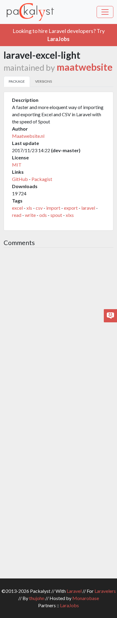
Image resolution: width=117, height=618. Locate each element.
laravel (88, 208)
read (16, 215)
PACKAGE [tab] (17, 81)
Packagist (42, 179)
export (71, 208)
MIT (17, 164)
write (30, 215)
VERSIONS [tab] (43, 81)
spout (56, 215)
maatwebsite (84, 67)
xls (29, 208)
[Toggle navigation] (105, 12)
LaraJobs (69, 605)
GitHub (20, 179)
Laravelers (105, 591)
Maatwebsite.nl (28, 136)
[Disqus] (58, 332)
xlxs (70, 215)
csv (39, 208)
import (53, 208)
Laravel (74, 591)
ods (43, 215)
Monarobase (85, 598)
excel (17, 208)
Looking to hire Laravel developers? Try (59, 35)
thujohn (36, 598)
